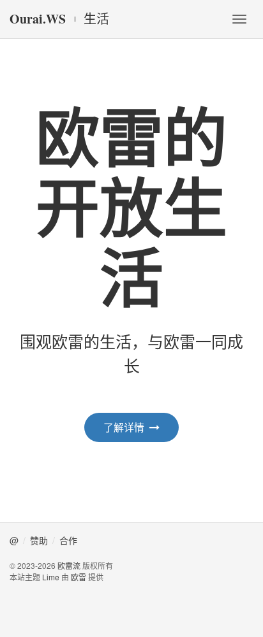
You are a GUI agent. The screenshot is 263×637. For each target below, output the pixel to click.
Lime (50, 576)
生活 (96, 19)
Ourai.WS (38, 19)
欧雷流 (68, 565)
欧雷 (78, 576)
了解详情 (123, 427)
